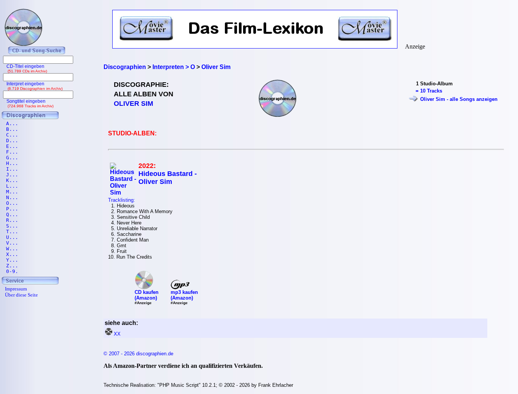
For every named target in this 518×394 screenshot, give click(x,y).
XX (117, 334)
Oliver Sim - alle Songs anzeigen (459, 99)
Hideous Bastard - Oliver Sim (167, 177)
